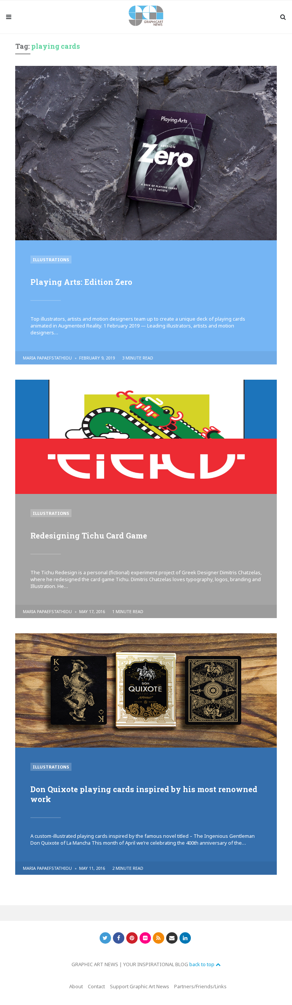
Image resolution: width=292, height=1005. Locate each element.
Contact (96, 986)
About (76, 986)
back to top (202, 964)
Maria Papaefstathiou (47, 358)
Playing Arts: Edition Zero (81, 282)
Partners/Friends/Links (200, 986)
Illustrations (51, 259)
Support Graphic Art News (139, 986)
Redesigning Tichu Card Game (88, 535)
